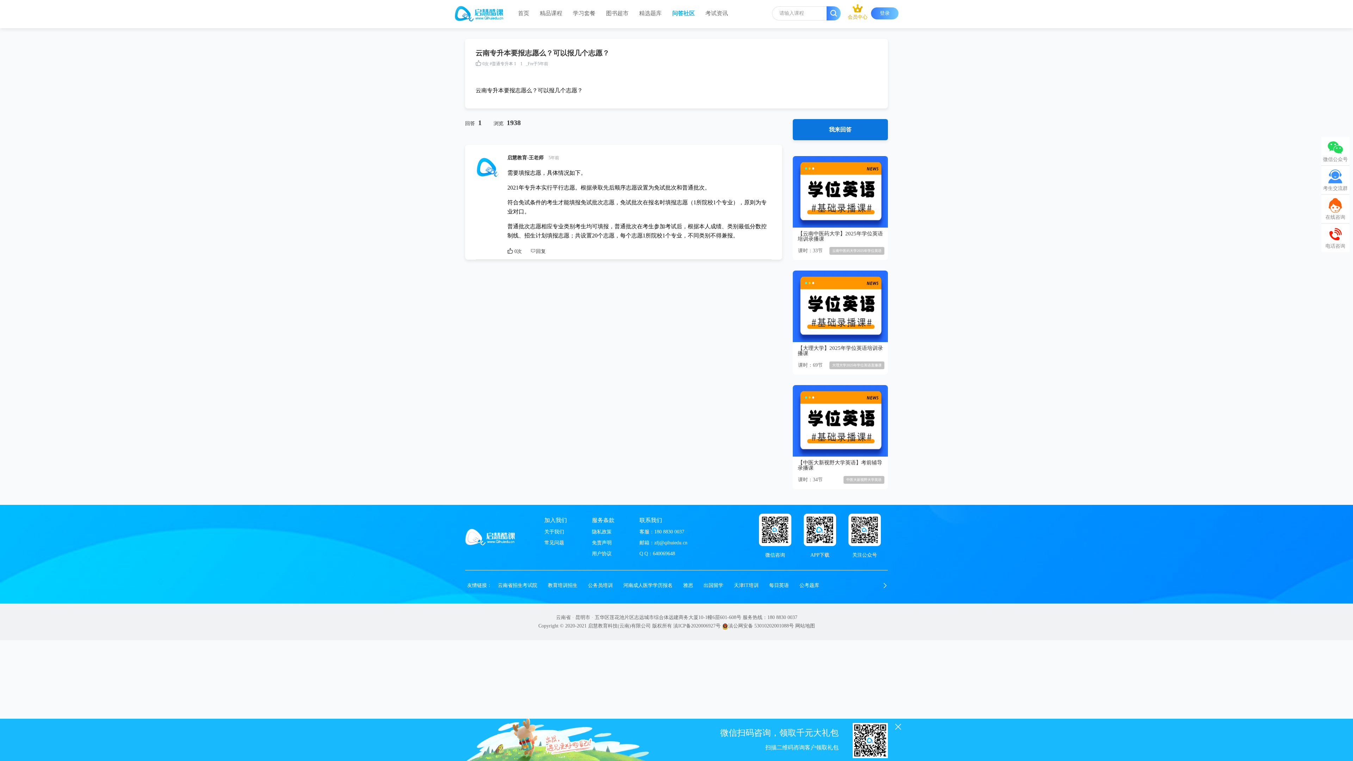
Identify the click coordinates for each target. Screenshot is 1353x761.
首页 (523, 13)
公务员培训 (600, 585)
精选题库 (650, 13)
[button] (885, 585)
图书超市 (617, 13)
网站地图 (805, 626)
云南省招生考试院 (517, 585)
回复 (541, 251)
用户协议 (602, 553)
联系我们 (651, 520)
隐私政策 (602, 531)
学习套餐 (584, 13)
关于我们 (554, 531)
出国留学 (713, 585)
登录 (885, 13)
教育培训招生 (562, 585)
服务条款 (603, 520)
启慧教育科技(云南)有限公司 (619, 626)
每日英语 (779, 585)
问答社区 (683, 13)
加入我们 (555, 520)
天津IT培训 (746, 585)
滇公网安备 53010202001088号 (761, 626)
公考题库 (809, 585)
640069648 (664, 553)
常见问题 (554, 542)
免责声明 (602, 542)
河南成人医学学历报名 (648, 585)
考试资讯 (716, 13)
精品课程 (551, 13)
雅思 (688, 585)
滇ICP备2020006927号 (697, 626)
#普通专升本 (501, 63)
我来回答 (840, 129)
